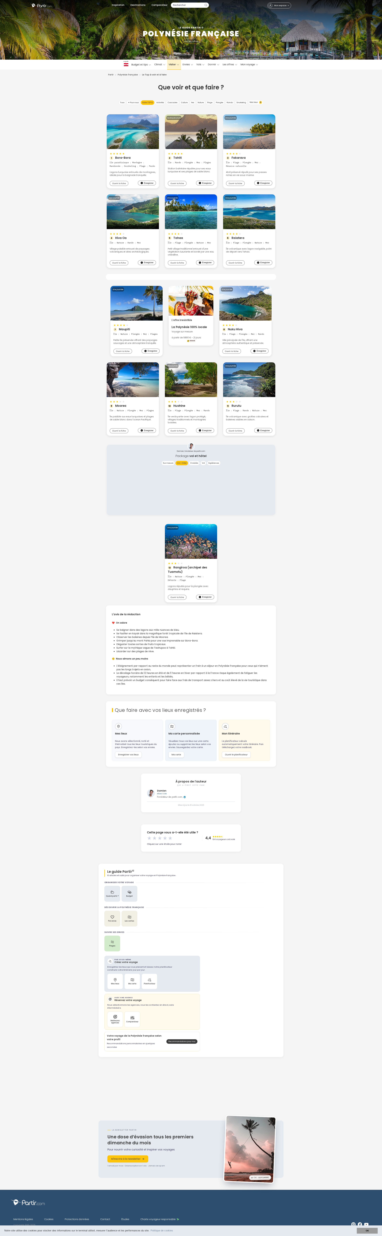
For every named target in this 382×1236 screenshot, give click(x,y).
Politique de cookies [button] (162, 1230)
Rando (230, 102)
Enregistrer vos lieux (128, 754)
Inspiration (118, 5)
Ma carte (176, 754)
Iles (192, 102)
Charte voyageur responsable (158, 1219)
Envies (186, 64)
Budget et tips (139, 64)
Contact (105, 1219)
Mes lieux (255, 102)
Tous (122, 102)
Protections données (77, 1219)
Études (125, 1219)
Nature (201, 102)
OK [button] (367, 1230)
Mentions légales (23, 1219)
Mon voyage (248, 64)
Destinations (137, 5)
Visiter (173, 64)
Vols (199, 64)
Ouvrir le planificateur (236, 754)
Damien (161, 790)
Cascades (172, 102)
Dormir (212, 64)
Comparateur (159, 5)
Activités (160, 102)
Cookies (48, 1219)
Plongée (219, 102)
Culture (184, 102)
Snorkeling (241, 102)
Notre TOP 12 (147, 102)
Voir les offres (191, 41)
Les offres (229, 64)
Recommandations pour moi (181, 1041)
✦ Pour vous (133, 102)
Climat (158, 64)
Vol (203, 463)
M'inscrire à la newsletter (126, 1159)
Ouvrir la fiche (119, 183)
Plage (209, 102)
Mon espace (280, 5)
